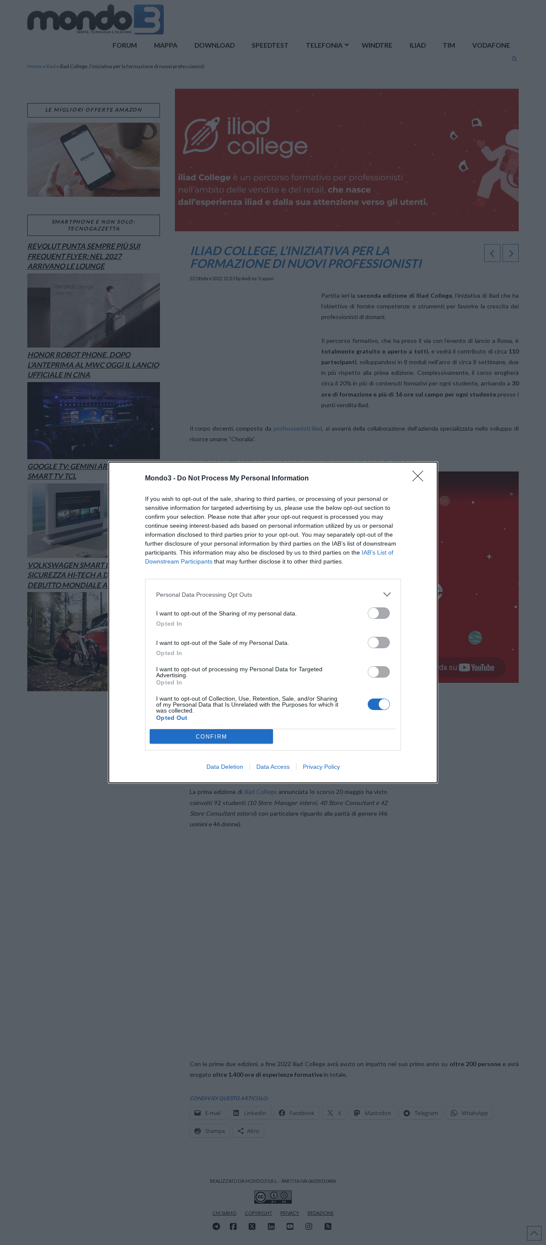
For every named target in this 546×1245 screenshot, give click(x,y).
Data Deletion (224, 766)
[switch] (379, 613)
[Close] (420, 479)
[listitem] (273, 594)
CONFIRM (211, 736)
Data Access (273, 766)
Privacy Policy (321, 766)
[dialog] (273, 622)
